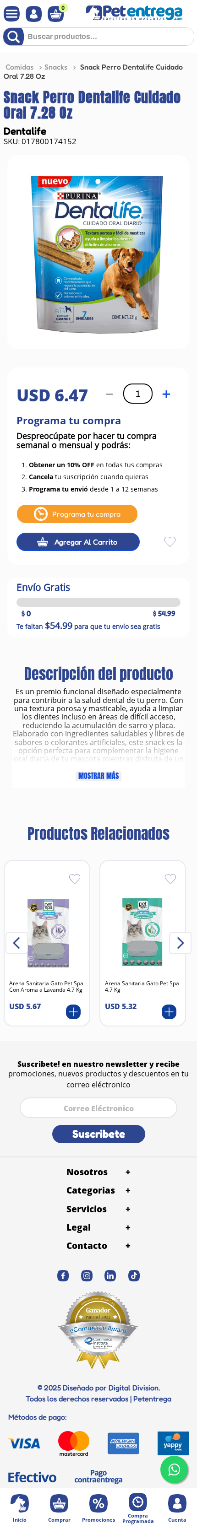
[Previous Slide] (16, 943)
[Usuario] (31, 14)
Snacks (55, 66)
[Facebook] (63, 1275)
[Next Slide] (180, 943)
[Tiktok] (134, 1275)
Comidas (19, 66)
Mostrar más (98, 776)
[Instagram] (86, 1275)
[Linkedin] (110, 1275)
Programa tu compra (86, 514)
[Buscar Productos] (15, 36)
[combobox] (98, 40)
